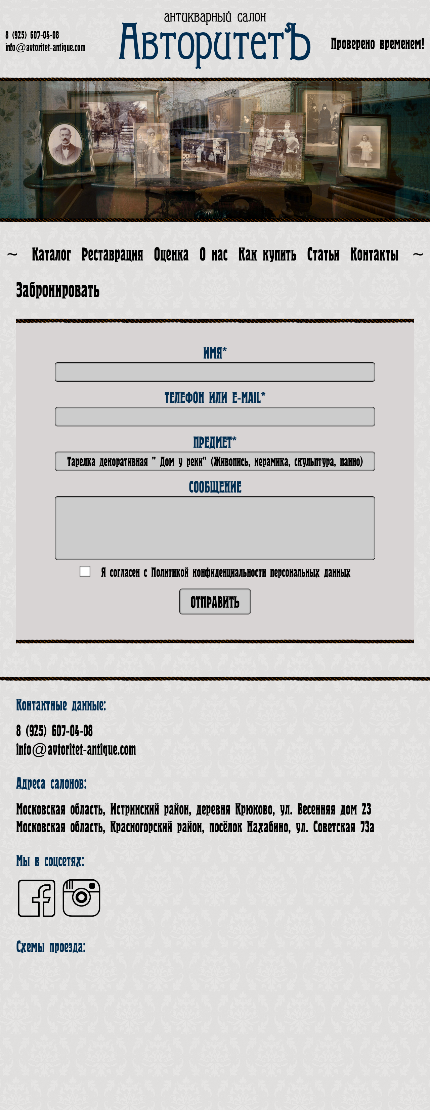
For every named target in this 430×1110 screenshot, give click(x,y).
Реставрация (112, 254)
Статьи (323, 254)
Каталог (51, 254)
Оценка (171, 254)
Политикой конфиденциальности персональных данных (251, 572)
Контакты (374, 254)
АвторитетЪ (215, 43)
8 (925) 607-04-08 (32, 35)
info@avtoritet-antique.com (45, 48)
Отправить (215, 602)
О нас (214, 254)
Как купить (267, 254)
